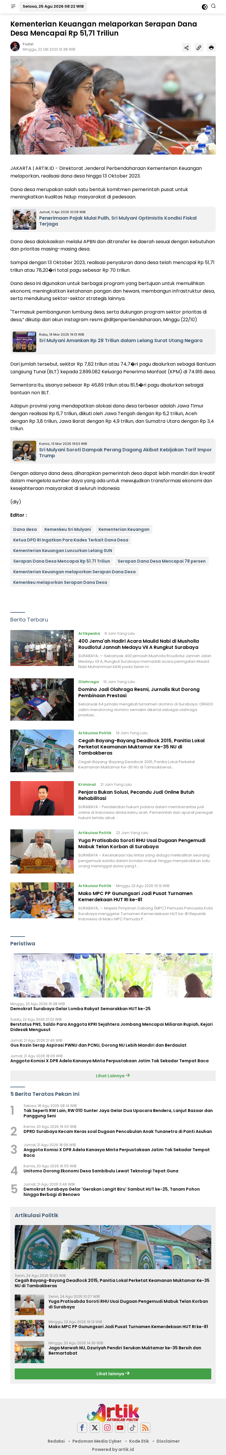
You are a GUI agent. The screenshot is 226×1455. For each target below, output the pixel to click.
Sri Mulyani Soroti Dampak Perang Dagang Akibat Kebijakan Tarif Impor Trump (125, 452)
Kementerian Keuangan (124, 529)
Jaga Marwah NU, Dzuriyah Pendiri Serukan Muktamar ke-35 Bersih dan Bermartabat (125, 1350)
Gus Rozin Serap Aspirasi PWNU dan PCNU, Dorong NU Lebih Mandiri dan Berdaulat (98, 1045)
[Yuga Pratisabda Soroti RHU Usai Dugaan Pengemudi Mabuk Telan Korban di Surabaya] (42, 851)
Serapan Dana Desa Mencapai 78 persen (162, 561)
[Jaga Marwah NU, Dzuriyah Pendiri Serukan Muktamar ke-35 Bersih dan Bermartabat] (29, 1352)
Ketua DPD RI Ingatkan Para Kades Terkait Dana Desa (70, 540)
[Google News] (133, 1428)
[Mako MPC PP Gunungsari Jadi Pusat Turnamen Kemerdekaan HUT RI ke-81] (42, 902)
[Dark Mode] (204, 7)
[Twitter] (95, 1428)
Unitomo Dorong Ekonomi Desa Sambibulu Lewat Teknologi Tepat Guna (101, 1171)
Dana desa (25, 529)
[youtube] (120, 1428)
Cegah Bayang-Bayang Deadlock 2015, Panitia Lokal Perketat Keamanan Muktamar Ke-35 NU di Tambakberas (141, 746)
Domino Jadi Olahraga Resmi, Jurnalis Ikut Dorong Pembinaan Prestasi (139, 692)
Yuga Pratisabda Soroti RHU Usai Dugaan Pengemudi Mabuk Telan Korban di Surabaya (141, 843)
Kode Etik (139, 1441)
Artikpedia (89, 633)
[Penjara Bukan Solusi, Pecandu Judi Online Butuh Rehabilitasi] (42, 801)
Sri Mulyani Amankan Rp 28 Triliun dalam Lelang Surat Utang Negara (120, 340)
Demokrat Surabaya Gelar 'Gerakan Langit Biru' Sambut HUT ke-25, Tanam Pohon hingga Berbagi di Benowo (112, 1191)
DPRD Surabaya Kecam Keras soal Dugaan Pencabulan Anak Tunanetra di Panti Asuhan (118, 1131)
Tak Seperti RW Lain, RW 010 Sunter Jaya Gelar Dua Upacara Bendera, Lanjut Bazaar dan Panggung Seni (118, 1113)
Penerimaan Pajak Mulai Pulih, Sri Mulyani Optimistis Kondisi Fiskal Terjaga (118, 221)
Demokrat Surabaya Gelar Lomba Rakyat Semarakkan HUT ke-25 (80, 1008)
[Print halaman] (211, 47)
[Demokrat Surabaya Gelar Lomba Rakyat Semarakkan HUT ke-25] (113, 975)
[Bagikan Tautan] (186, 47)
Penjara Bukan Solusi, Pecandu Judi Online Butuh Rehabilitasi (136, 795)
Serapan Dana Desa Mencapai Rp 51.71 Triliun (61, 561)
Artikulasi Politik (95, 733)
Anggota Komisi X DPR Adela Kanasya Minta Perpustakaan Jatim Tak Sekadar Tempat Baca (109, 1060)
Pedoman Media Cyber (97, 1441)
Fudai (28, 44)
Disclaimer (168, 1441)
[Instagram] (107, 1428)
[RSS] (145, 1428)
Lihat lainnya (111, 1374)
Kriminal (87, 784)
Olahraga (88, 682)
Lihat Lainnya (110, 1076)
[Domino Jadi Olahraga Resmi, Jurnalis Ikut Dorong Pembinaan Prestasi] (42, 699)
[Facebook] (82, 1428)
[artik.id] (113, 1413)
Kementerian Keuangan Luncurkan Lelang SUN (62, 551)
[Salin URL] (199, 47)
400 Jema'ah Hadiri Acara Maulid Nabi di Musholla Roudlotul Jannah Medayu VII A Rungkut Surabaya (138, 644)
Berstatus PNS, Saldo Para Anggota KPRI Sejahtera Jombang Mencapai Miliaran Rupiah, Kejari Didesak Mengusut (111, 1027)
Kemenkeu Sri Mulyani (67, 529)
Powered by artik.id (113, 1449)
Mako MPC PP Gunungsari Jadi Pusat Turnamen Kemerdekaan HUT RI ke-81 (135, 896)
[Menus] (13, 7)
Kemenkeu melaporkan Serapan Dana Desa (60, 582)
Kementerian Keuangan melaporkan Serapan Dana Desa (74, 572)
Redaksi (56, 1441)
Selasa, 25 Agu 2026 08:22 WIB (53, 6)
